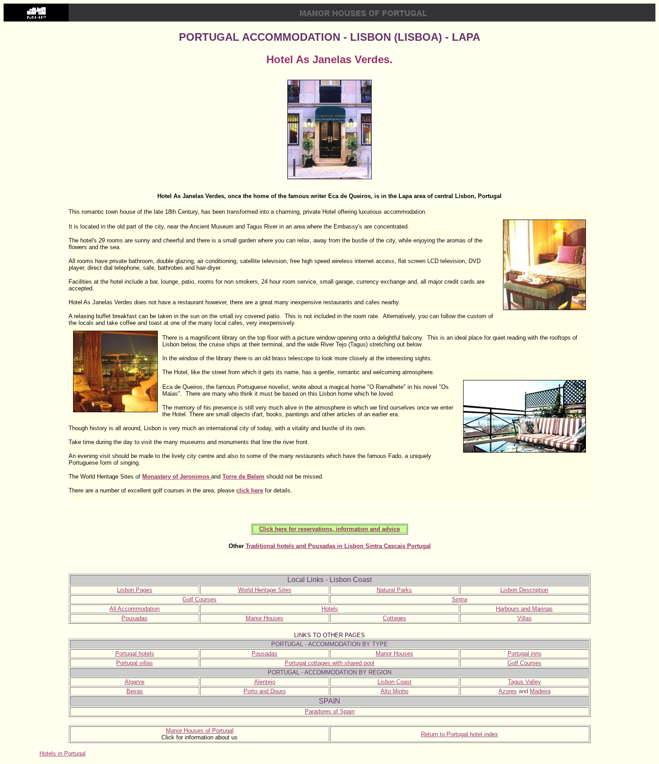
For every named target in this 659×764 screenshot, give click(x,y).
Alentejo (264, 681)
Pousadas (134, 618)
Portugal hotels (134, 653)
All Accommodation (134, 608)
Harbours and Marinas (524, 608)
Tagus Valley (524, 681)
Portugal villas (134, 663)
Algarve (134, 681)
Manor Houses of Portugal (200, 730)
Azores (508, 691)
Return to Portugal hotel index (459, 734)
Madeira (540, 691)
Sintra (459, 599)
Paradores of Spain (330, 711)
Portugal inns (524, 653)
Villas (524, 618)
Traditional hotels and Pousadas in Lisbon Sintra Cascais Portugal (338, 546)
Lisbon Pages (134, 590)
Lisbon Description (524, 590)
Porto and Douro (264, 691)
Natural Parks (394, 590)
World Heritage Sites (264, 590)
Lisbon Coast (394, 681)
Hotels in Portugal (62, 753)
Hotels (329, 608)
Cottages (394, 618)
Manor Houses (264, 618)
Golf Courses (199, 599)
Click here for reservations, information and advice (329, 529)
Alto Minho (394, 691)
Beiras (134, 691)
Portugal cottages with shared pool (329, 663)
